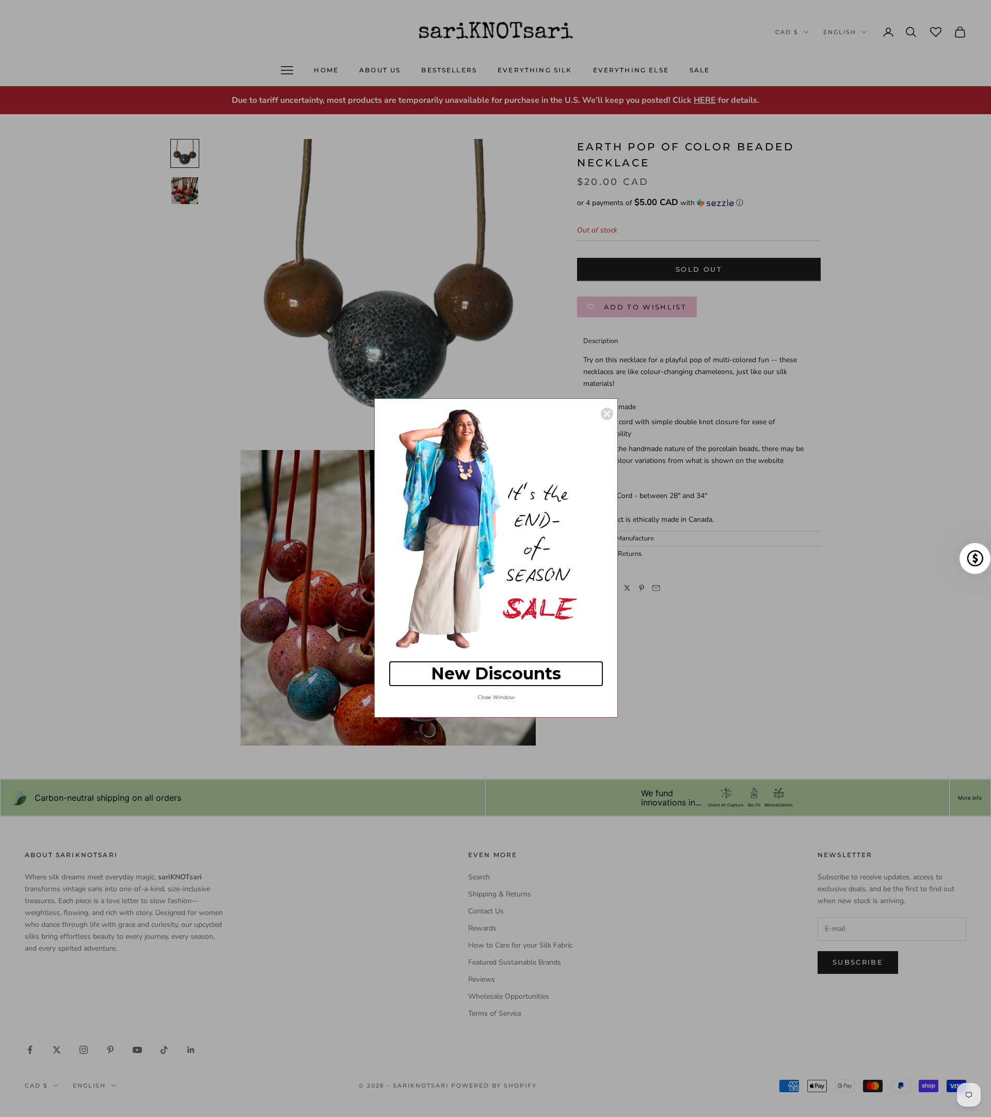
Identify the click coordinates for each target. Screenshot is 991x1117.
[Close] (607, 414)
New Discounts (496, 673)
